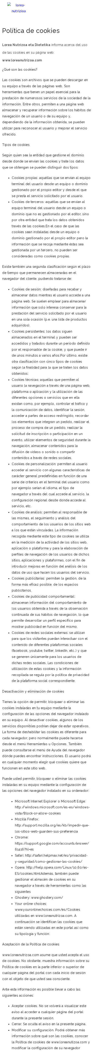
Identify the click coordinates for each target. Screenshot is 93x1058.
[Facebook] (84, 8)
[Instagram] (74, 8)
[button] (59, 8)
